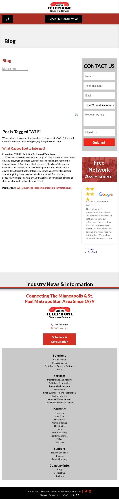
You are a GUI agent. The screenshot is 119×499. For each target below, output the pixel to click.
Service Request (60, 459)
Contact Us (59, 472)
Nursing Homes (59, 422)
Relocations (59, 389)
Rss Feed (92, 252)
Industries (59, 409)
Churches (59, 442)
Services (59, 375)
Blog (59, 469)
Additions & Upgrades (59, 383)
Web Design (68, 495)
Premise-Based (59, 362)
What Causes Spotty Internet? (23, 148)
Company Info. (60, 465)
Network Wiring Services (60, 399)
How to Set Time (59, 452)
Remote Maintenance (59, 386)
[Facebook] (82, 491)
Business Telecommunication (39, 187)
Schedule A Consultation (59, 339)
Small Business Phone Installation (59, 392)
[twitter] (86, 491)
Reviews (59, 476)
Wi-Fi (19, 187)
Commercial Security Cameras (59, 402)
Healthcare (59, 419)
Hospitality (59, 426)
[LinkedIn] (90, 491)
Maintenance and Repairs (59, 379)
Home (91, 248)
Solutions (59, 355)
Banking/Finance (60, 435)
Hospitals (59, 416)
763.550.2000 (61, 324)
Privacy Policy (54, 495)
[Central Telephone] (59, 7)
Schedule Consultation (63, 19)
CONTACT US (61, 327)
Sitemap (43, 495)
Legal (59, 429)
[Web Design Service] (77, 495)
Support (59, 448)
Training (60, 456)
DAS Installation (59, 396)
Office (59, 439)
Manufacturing (59, 432)
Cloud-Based (59, 359)
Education (59, 413)
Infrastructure (64, 187)
